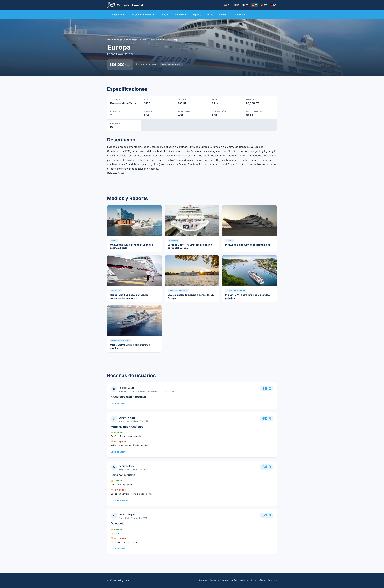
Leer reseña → (119, 403)
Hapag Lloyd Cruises (159, 40)
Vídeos (222, 14)
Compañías (116, 14)
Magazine (237, 14)
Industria (179, 14)
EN (229, 5)
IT (238, 5)
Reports (196, 14)
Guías (163, 14)
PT (265, 5)
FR (247, 5)
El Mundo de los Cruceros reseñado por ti (126, 40)
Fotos (210, 14)
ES (256, 5)
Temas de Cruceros (141, 14)
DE (274, 5)
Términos (272, 580)
